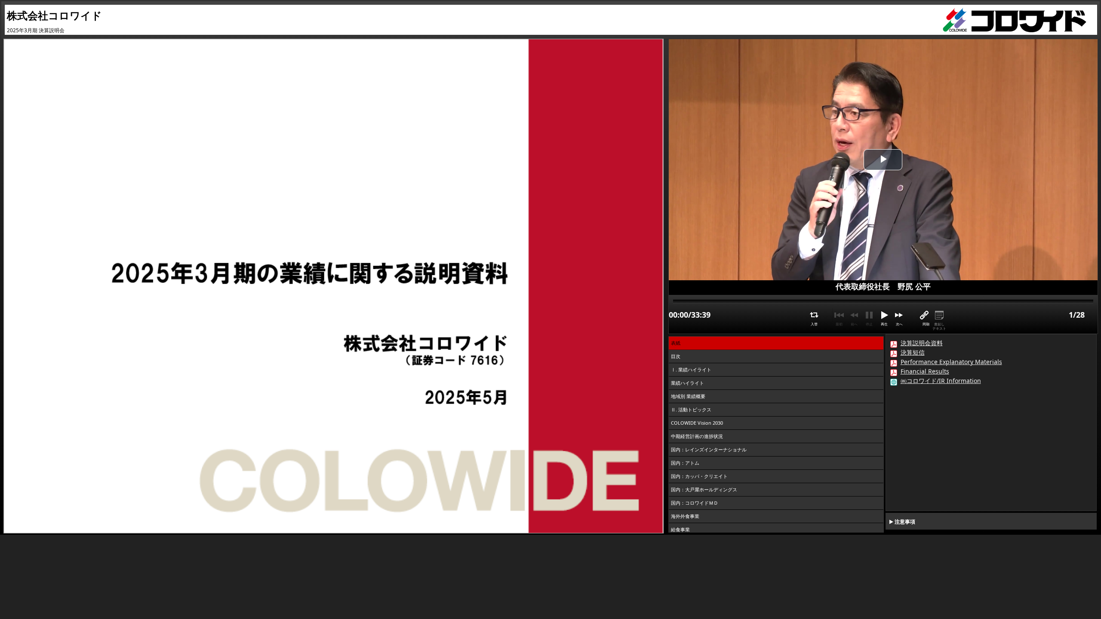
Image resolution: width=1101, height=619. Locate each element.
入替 (814, 324)
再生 (884, 324)
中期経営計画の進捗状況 (697, 436)
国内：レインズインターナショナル (709, 449)
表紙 (675, 343)
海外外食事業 (685, 516)
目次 (675, 356)
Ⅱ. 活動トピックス (691, 409)
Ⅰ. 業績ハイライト (691, 369)
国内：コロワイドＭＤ (694, 502)
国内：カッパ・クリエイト (699, 476)
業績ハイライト (687, 383)
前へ (854, 324)
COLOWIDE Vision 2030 (697, 423)
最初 (839, 324)
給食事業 (680, 529)
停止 (869, 324)
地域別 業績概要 (688, 396)
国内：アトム (685, 463)
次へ (899, 324)
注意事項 (905, 521)
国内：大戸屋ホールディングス (704, 489)
